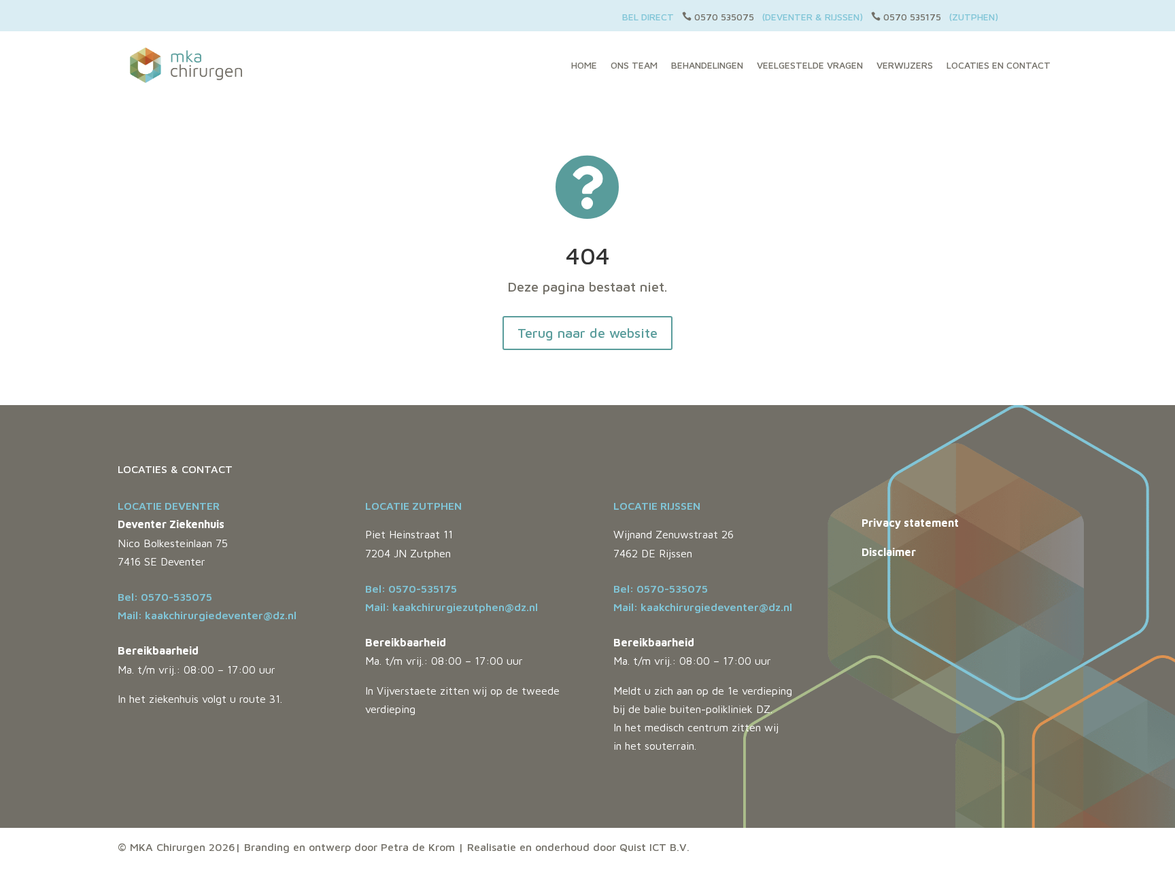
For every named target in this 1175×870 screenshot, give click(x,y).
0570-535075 (176, 597)
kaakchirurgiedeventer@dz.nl (220, 615)
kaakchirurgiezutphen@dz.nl (465, 607)
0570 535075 (724, 16)
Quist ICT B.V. (654, 847)
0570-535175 (422, 588)
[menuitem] (584, 65)
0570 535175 (912, 16)
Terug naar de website (587, 333)
